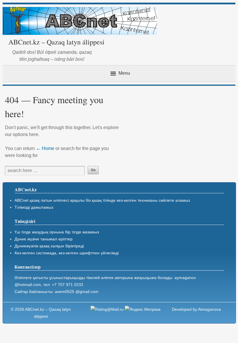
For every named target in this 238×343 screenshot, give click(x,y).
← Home (45, 148)
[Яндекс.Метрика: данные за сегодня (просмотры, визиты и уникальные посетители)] (143, 309)
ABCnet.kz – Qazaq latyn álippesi (56, 42)
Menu (124, 73)
